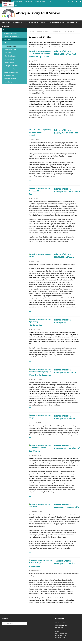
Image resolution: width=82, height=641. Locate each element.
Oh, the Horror (9, 59)
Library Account (40, 1)
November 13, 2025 (36, 511)
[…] (30, 121)
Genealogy (32, 22)
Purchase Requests (10, 78)
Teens (49, 1)
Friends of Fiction (10, 46)
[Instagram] (72, 2)
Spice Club (5, 26)
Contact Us (28, 1)
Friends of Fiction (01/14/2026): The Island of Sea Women (54, 448)
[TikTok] (80, 2)
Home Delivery (8, 82)
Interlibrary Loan (9, 75)
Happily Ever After (10, 49)
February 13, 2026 (36, 379)
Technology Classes (56, 22)
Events (43, 22)
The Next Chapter (10, 56)
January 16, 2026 (35, 422)
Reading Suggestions (10, 33)
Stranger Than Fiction (11, 66)
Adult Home (6, 22)
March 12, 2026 (35, 329)
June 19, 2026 (34, 139)
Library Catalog (17, 1)
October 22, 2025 (35, 570)
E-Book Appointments (11, 72)
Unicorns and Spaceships (12, 69)
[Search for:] (14, 623)
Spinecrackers (9, 62)
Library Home (6, 1)
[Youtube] (76, 2)
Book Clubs (7, 40)
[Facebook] (69, 2)
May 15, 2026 (34, 198)
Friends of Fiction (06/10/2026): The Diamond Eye (54, 191)
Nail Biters (8, 52)
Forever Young (9, 43)
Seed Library (71, 22)
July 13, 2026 (34, 61)
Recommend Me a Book (12, 36)
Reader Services (18, 22)
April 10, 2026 (34, 261)
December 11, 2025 (36, 455)
